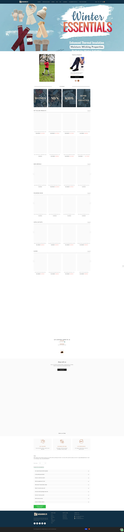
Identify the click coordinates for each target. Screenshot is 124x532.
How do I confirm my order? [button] (40, 477)
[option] (62, 27)
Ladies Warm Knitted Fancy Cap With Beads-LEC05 (40, 185)
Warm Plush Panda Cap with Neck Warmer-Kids (40, 243)
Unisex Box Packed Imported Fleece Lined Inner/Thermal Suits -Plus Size (40, 131)
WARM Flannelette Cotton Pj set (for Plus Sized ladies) (55, 333)
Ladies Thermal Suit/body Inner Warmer (69, 154)
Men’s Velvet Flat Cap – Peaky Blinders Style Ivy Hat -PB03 (40, 154)
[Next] (78, 81)
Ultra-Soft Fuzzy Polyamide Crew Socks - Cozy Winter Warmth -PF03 (84, 185)
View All (88, 110)
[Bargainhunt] (40, 98)
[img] (62, 340)
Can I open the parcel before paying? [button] (41, 470)
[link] (43, 444)
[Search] (98, 1)
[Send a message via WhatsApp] (122, 530)
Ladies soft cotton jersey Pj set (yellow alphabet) (83, 333)
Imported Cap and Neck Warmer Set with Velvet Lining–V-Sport (69, 243)
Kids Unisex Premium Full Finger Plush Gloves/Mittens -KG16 (69, 185)
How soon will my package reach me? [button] (41, 491)
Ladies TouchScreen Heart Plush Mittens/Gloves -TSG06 (83, 272)
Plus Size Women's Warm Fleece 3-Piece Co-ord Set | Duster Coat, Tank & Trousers (54, 185)
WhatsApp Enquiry (77, 514)
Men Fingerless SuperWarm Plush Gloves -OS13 (55, 272)
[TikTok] (42, 523)
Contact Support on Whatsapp (39, 507)
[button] (11, 27)
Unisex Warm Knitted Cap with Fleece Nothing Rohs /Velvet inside (54, 243)
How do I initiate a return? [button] (39, 501)
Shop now (62, 369)
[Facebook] (35, 523)
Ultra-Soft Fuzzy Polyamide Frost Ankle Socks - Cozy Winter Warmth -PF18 (54, 304)
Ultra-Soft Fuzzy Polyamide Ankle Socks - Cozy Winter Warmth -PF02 (55, 214)
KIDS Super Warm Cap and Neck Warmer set (84, 243)
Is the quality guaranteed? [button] (39, 474)
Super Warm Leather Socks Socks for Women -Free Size (83, 131)
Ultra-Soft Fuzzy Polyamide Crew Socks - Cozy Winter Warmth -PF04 (69, 214)
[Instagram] (37, 523)
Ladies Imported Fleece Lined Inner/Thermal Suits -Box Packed (54, 131)
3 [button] (63, 49)
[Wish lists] (100, 1)
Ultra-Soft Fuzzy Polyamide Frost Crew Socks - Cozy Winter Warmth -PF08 (69, 304)
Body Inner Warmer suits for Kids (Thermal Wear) (84, 154)
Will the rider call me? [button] (39, 498)
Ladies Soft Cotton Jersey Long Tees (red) (69, 333)
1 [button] (60, 49)
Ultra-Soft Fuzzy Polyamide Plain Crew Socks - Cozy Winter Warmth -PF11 (40, 214)
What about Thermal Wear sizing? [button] (41, 484)
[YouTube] (45, 523)
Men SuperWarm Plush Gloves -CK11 (55, 154)
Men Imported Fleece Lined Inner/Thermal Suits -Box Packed (69, 131)
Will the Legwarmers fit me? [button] (40, 481)
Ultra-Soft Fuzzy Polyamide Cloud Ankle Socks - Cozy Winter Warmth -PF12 (40, 304)
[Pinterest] (40, 523)
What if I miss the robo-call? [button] (40, 488)
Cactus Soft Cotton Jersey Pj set (40, 333)
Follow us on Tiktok (62, 433)
